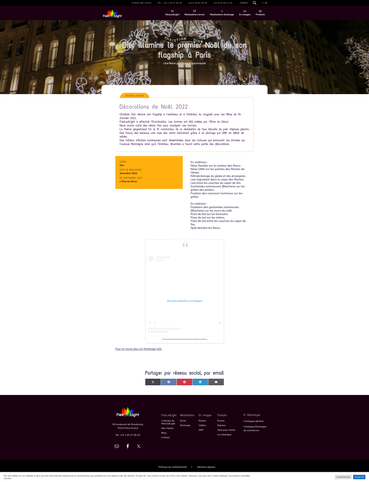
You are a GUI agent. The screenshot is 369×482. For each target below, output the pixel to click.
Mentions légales (206, 466)
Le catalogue (224, 434)
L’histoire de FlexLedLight (168, 422)
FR (263, 3)
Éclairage (185, 425)
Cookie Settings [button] (343, 477)
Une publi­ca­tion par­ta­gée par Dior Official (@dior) (184, 338)
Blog (163, 432)
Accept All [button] (359, 477)
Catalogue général (253, 421)
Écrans (221, 420)
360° (201, 429)
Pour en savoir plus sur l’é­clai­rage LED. (138, 348)
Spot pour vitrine (226, 429)
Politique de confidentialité (172, 466)
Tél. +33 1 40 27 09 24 (170, 3)
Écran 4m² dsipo (141, 3)
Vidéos (202, 425)
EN (266, 3)
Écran (183, 420)
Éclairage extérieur (134, 96)
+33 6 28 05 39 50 (197, 3)
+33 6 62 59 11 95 (222, 3)
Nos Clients (167, 428)
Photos (202, 420)
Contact (244, 3)
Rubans (221, 425)
